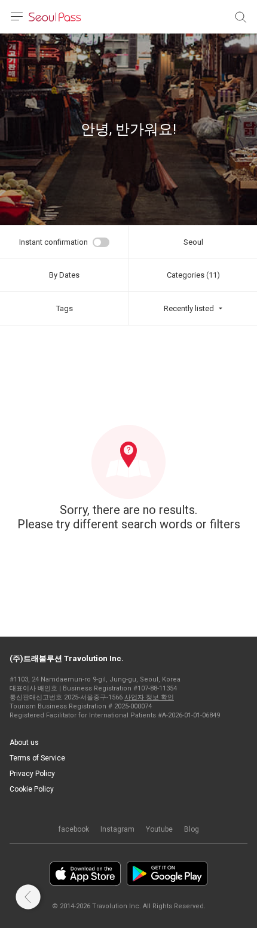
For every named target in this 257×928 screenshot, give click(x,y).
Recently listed (189, 308)
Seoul (193, 242)
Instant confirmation (53, 242)
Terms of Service (37, 758)
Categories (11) (193, 274)
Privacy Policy (32, 773)
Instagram (117, 829)
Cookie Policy (32, 789)
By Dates (64, 274)
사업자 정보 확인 (149, 697)
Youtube (159, 829)
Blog (191, 829)
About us (24, 742)
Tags (64, 308)
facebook (74, 829)
